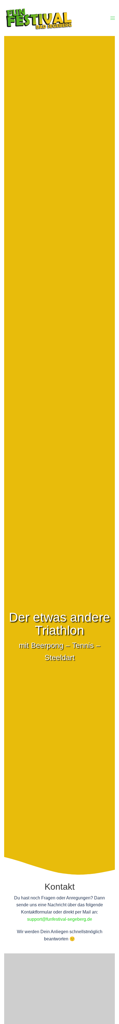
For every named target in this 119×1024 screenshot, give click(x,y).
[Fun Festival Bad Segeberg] (46, 18)
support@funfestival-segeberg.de (59, 919)
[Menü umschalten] (112, 18)
